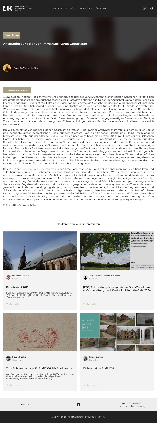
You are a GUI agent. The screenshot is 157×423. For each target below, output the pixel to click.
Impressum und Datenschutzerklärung (131, 405)
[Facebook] (78, 404)
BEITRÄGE (71, 8)
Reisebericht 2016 (17, 287)
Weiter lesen (12, 304)
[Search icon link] (152, 9)
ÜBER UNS (101, 8)
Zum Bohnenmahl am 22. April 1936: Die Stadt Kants (39, 368)
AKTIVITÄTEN (85, 8)
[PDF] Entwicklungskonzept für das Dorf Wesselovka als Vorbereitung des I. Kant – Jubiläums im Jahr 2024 (117, 289)
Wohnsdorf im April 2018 (98, 368)
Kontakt (26, 404)
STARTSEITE (56, 8)
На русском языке (17, 90)
